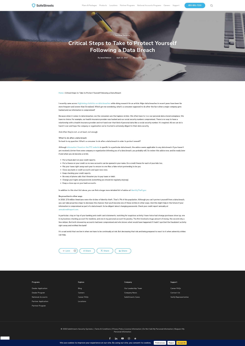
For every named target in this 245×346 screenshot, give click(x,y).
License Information (133, 329)
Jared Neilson (105, 58)
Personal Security (122, 35)
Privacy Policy (118, 329)
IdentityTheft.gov (138, 190)
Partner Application (40, 301)
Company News (130, 293)
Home (61, 93)
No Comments (139, 58)
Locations (82, 301)
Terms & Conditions (103, 329)
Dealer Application (39, 288)
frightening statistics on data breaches (94, 103)
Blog (80, 288)
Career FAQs (83, 297)
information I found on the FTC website (83, 147)
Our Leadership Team (133, 288)
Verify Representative (179, 297)
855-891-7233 (194, 5)
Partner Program (39, 306)
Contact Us (175, 293)
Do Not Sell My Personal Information (158, 329)
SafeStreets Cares (132, 297)
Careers (81, 293)
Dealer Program (38, 293)
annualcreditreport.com (68, 209)
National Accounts (39, 297)
